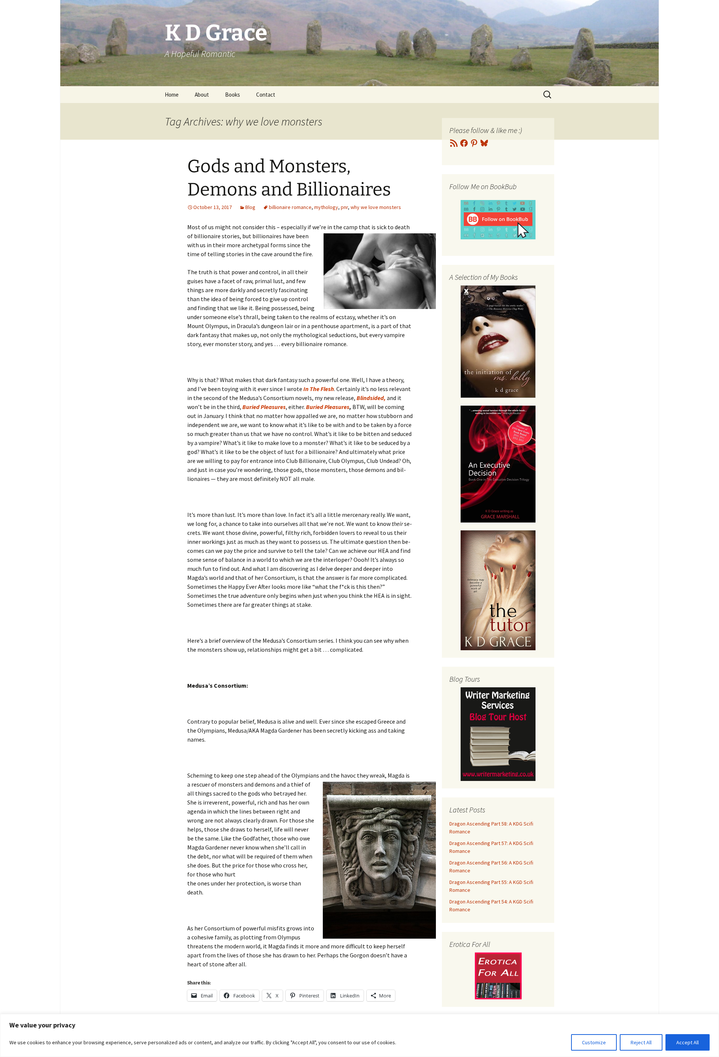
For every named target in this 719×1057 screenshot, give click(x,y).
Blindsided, (371, 398)
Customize (594, 1042)
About (202, 94)
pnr (344, 207)
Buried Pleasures (264, 407)
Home (172, 94)
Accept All (687, 1042)
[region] (359, 1035)
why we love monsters (376, 207)
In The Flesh (318, 389)
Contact (265, 94)
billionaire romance (290, 207)
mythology (326, 207)
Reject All (641, 1042)
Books (232, 94)
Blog (250, 207)
